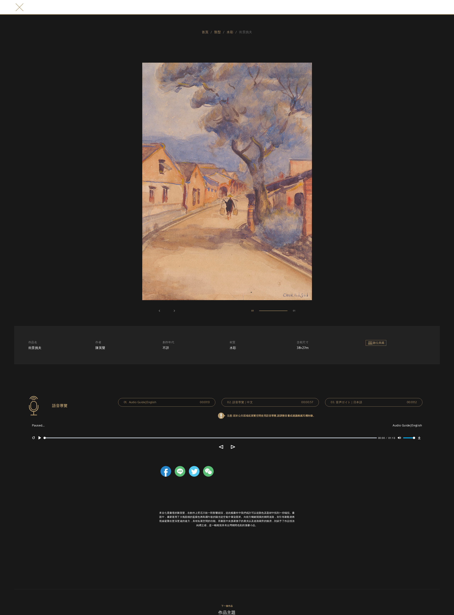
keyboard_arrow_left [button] (159, 311)
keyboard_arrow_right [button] (174, 311)
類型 (217, 32)
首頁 (205, 32)
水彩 (230, 32)
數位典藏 (378, 342)
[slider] (210, 438)
